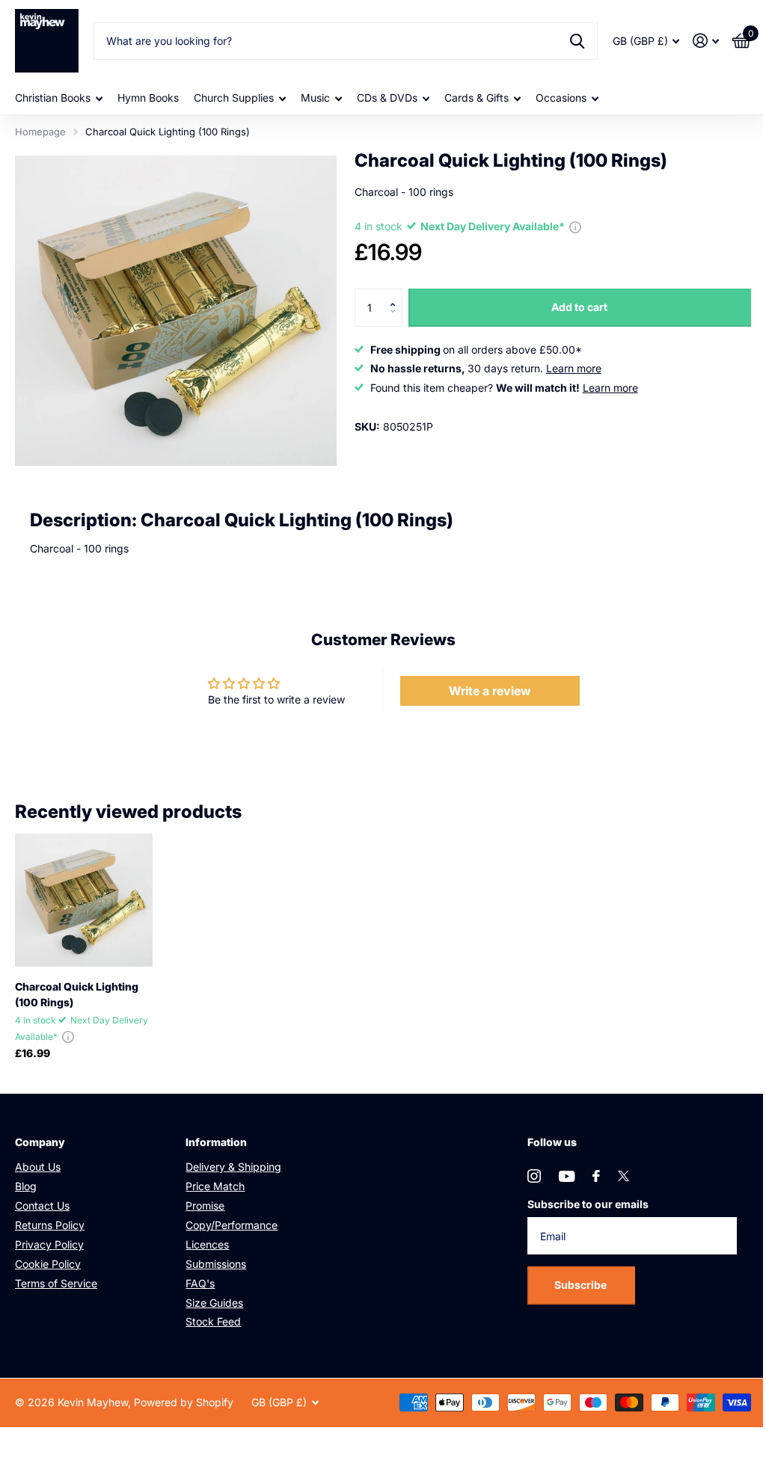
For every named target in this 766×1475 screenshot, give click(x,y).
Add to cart (579, 307)
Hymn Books (148, 97)
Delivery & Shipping (233, 1166)
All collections (58, 98)
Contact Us (42, 1205)
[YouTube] (566, 1176)
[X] (623, 1176)
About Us (38, 1166)
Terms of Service (56, 1283)
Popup (575, 226)
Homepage (40, 132)
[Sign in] (706, 41)
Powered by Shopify (183, 1402)
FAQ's (200, 1283)
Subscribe (581, 1284)
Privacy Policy (49, 1244)
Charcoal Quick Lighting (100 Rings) (76, 994)
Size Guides (214, 1302)
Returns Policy (50, 1225)
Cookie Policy (48, 1263)
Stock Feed (213, 1321)
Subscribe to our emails (588, 1204)
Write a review (490, 690)
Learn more (573, 368)
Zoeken (577, 41)
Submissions (216, 1263)
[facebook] (596, 1176)
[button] (397, 294)
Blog (26, 1186)
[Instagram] (534, 1176)
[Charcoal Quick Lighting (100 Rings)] (84, 900)
